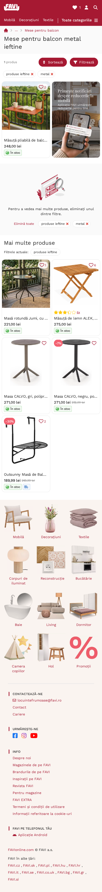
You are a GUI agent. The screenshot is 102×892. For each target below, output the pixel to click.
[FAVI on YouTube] (33, 735)
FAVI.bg (64, 872)
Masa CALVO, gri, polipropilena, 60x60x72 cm (43, 396)
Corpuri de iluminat (18, 580)
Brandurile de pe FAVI (31, 772)
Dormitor (83, 625)
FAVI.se (28, 872)
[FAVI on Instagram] (24, 735)
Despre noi (22, 758)
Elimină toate (24, 224)
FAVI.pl (44, 865)
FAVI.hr (75, 865)
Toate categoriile (77, 20)
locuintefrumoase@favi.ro (39, 700)
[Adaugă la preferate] (44, 343)
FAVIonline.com (21, 850)
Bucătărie (84, 578)
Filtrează (86, 62)
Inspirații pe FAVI (27, 779)
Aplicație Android (32, 835)
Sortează (55, 62)
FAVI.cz (14, 865)
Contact (19, 707)
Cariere (19, 714)
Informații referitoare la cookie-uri (42, 814)
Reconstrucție (52, 578)
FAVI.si (13, 879)
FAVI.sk (29, 865)
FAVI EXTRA (22, 800)
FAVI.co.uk (46, 872)
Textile (48, 20)
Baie (18, 625)
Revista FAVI (23, 786)
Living (51, 625)
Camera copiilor (18, 668)
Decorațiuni (29, 20)
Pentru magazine (27, 793)
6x (78, 312)
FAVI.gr (79, 872)
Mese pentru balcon (42, 30)
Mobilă (9, 20)
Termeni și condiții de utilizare (39, 807)
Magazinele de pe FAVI (32, 765)
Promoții (83, 666)
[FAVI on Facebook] (15, 735)
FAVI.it (14, 872)
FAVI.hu (60, 865)
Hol (51, 666)
